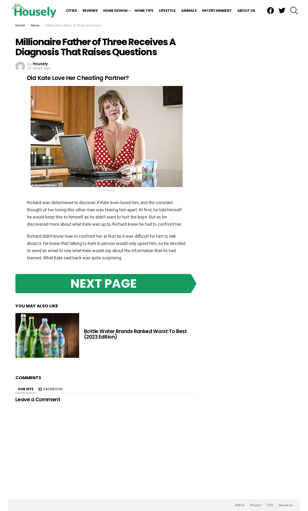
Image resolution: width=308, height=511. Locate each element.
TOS (270, 505)
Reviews (90, 10)
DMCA (239, 505)
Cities (71, 10)
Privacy (255, 505)
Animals (189, 10)
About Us (246, 10)
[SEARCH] (294, 11)
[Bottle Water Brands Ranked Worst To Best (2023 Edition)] (47, 335)
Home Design (115, 10)
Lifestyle (167, 10)
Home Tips (144, 10)
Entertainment (217, 10)
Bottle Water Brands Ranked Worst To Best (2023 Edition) (135, 334)
